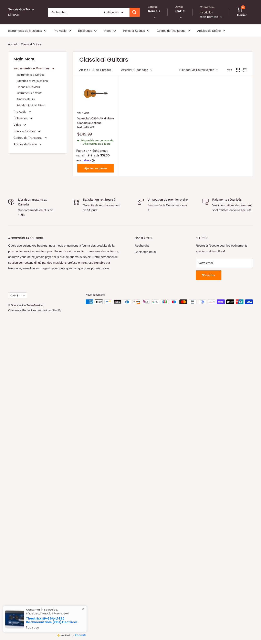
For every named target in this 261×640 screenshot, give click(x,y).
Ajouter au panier (95, 168)
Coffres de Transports (171, 30)
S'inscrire (208, 275)
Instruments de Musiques (25, 30)
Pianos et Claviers (28, 86)
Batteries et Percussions (32, 80)
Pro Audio (60, 30)
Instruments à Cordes (30, 74)
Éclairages (85, 30)
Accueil (12, 44)
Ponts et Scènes (134, 30)
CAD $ (14, 295)
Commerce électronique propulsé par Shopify (34, 310)
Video (107, 30)
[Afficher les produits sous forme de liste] (245, 70)
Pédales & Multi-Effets (31, 105)
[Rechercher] (134, 12)
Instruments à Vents (29, 93)
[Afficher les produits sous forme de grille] (238, 70)
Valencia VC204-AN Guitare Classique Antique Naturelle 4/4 (95, 123)
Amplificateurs (26, 99)
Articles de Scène (209, 30)
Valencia (83, 113)
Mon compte (209, 17)
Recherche (142, 245)
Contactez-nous (145, 251)
